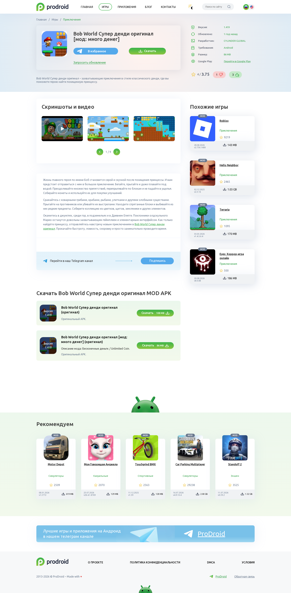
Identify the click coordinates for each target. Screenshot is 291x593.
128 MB (159, 494)
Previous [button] (99, 152)
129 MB (114, 494)
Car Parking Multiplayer (190, 464)
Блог (148, 6)
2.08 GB (204, 494)
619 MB (69, 494)
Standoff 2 (235, 464)
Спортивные (145, 475)
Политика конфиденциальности (155, 562)
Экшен (235, 475)
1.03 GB (232, 189)
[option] (62, 128)
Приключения (71, 19)
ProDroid (211, 533)
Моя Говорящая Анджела (101, 464)
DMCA (211, 562)
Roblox (224, 120)
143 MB (232, 145)
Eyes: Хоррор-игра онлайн (232, 256)
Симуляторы (56, 475)
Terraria (225, 209)
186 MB (232, 278)
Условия (248, 562)
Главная (87, 6)
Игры (105, 6)
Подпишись (157, 260)
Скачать (149, 50)
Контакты (168, 6)
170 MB (232, 233)
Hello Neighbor (229, 165)
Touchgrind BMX (145, 464)
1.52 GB (248, 494)
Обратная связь (244, 576)
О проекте (95, 562)
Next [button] (116, 152)
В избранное (97, 51)
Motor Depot (56, 464)
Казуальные (100, 475)
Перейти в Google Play (237, 61)
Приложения (127, 6)
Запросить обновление (89, 62)
